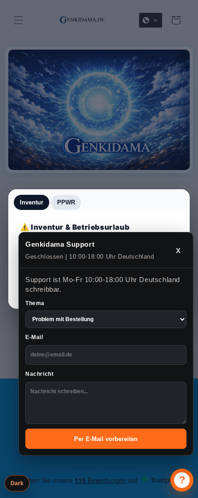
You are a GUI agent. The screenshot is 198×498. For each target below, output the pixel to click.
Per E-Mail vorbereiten (106, 439)
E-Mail (34, 337)
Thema (35, 303)
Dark (17, 483)
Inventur (31, 202)
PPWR (66, 202)
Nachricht (39, 374)
